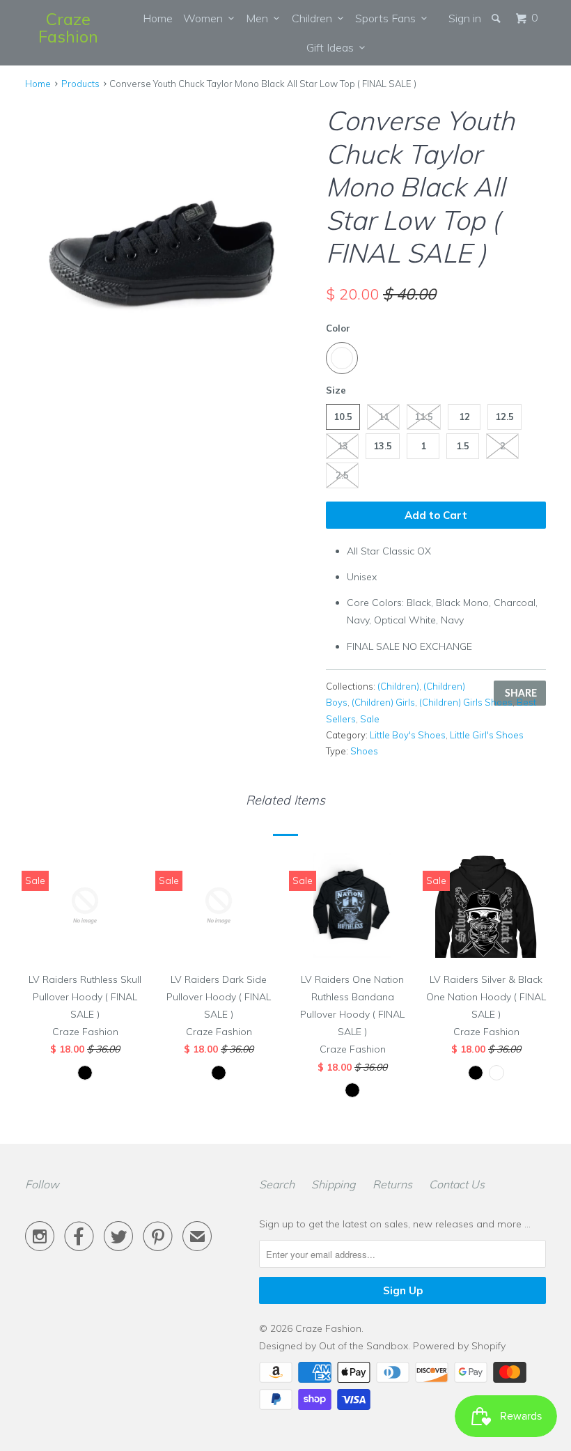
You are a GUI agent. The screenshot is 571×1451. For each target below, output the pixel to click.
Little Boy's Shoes (408, 734)
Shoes (364, 750)
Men (260, 18)
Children (315, 18)
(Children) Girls (383, 702)
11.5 (423, 416)
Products (80, 83)
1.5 (462, 445)
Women (205, 18)
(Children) (398, 686)
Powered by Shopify (459, 1346)
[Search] (497, 18)
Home (158, 18)
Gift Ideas (332, 47)
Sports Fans (388, 18)
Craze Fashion (68, 27)
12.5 (504, 416)
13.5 (382, 445)
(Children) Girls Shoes (466, 702)
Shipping (333, 1184)
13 (342, 445)
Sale (370, 718)
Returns (392, 1184)
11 (383, 416)
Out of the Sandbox (363, 1346)
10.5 (343, 416)
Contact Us (457, 1184)
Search (277, 1184)
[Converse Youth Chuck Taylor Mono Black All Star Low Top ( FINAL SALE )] (168, 245)
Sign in (464, 18)
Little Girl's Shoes (487, 734)
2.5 (342, 475)
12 (464, 416)
